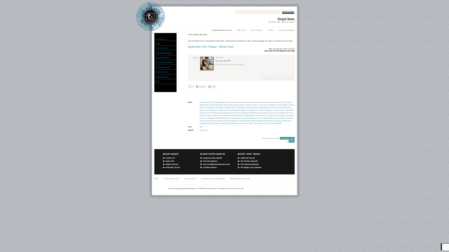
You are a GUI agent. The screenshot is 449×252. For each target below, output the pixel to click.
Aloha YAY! (170, 161)
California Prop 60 (247, 158)
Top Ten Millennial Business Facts (216, 164)
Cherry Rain (219, 107)
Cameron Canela (251, 105)
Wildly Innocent (172, 164)
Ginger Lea (244, 110)
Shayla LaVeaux (281, 121)
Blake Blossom (205, 105)
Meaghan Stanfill (214, 118)
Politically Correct (173, 167)
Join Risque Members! (287, 30)
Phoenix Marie (205, 121)
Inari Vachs (223, 113)
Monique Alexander (250, 118)
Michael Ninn (225, 118)
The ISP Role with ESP (249, 161)
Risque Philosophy (163, 57)
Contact (270, 30)
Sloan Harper (214, 123)
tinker (292, 141)
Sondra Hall (224, 123)
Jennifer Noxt (253, 113)
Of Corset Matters (210, 161)
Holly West (203, 113)
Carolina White (282, 105)
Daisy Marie (264, 107)
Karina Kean (217, 115)
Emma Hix (272, 107)
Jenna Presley (242, 113)
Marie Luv (203, 118)
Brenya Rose (229, 105)
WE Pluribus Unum (163, 67)
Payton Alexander (286, 118)
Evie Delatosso (212, 110)
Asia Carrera (251, 102)
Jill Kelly (281, 113)
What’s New (241, 30)
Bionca (288, 102)
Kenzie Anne (227, 115)
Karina (209, 115)
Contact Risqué (190, 179)
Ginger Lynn (253, 110)
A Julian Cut (170, 158)
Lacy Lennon (270, 115)
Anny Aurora (230, 102)
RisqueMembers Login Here (240, 179)
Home (158, 43)
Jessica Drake (263, 113)
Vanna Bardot (277, 123)
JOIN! (157, 81)
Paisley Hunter (274, 118)
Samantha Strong (269, 121)
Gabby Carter (222, 110)
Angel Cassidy (220, 102)
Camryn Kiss (262, 105)
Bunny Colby (239, 105)
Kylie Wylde (250, 115)
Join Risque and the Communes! (213, 179)
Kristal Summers (238, 115)
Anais (212, 102)
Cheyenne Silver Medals (212, 158)
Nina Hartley (262, 118)
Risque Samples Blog (171, 179)
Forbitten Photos (210, 167)
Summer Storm (248, 123)
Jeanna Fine (232, 113)
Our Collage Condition (164, 62)
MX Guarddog (189, 188)
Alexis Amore (204, 102)
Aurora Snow (261, 102)
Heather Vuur (278, 110)
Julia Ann (203, 115)
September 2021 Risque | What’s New (210, 46)
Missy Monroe (237, 118)
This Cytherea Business (249, 164)
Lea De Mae (281, 115)
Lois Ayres (289, 115)
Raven (213, 121)
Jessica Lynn (274, 113)
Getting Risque (161, 72)
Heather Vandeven (265, 110)
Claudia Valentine (252, 107)
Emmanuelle (282, 107)
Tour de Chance (162, 48)
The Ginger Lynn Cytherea (250, 167)
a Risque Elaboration (164, 53)
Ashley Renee (241, 102)
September (203, 130)
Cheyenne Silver (230, 107)
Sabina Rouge (256, 121)
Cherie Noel (210, 107)
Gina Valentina (234, 110)
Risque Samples (256, 30)
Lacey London (260, 115)
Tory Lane (267, 123)
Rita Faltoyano (233, 121)
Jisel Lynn (289, 113)
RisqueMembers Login (222, 30)
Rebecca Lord (221, 121)
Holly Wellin (289, 110)
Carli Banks (272, 105)
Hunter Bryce (213, 113)
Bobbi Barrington (217, 105)
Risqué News (286, 19)
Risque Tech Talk (162, 76)
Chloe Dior (241, 107)
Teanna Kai (259, 123)
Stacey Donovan (235, 123)
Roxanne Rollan (244, 121)
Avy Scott (281, 102)
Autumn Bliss (272, 102)
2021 (201, 127)
